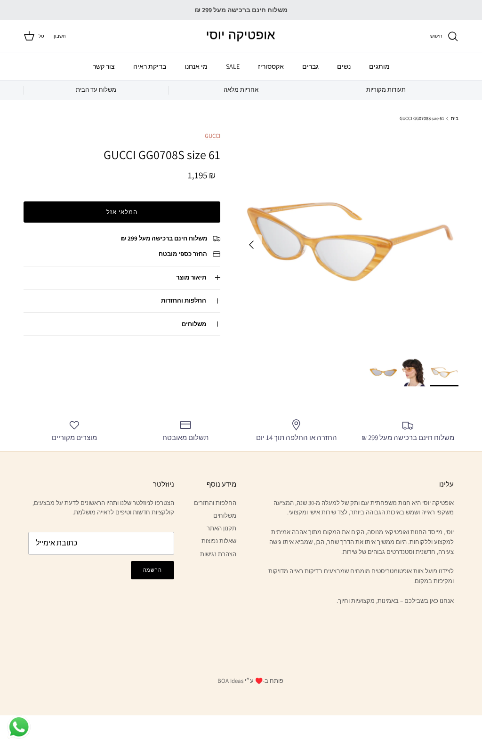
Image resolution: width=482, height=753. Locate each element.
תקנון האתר (221, 528)
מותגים (379, 66)
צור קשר (104, 66)
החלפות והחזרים (215, 503)
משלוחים (194, 324)
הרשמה (152, 570)
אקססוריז (271, 66)
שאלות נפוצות (218, 541)
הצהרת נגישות (218, 554)
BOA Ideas (230, 681)
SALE (233, 66)
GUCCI (212, 136)
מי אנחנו (196, 66)
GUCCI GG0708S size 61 (422, 118)
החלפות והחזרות (183, 300)
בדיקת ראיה (149, 66)
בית (454, 118)
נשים (344, 66)
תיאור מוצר (191, 277)
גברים (310, 66)
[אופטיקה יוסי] (241, 36)
